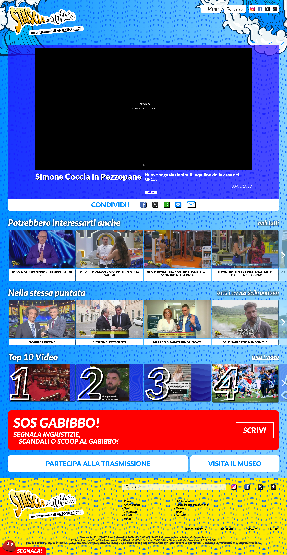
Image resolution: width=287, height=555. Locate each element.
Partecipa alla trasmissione (98, 464)
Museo (180, 508)
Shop (179, 511)
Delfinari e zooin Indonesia (245, 342)
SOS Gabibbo (183, 501)
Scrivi (254, 430)
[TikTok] (275, 9)
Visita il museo (234, 464)
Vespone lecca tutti (109, 342)
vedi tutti (268, 222)
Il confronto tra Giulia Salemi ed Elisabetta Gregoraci (245, 273)
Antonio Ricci (132, 504)
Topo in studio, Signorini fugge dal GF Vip (42, 273)
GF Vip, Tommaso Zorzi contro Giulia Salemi (109, 273)
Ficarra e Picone (42, 342)
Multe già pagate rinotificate (177, 342)
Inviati (128, 515)
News (127, 508)
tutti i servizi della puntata (248, 292)
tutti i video (265, 356)
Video (127, 501)
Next (283, 255)
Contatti (181, 515)
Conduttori (130, 511)
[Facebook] (260, 9)
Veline (127, 518)
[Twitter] (267, 9)
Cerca (238, 9)
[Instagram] (252, 9)
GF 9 (151, 192)
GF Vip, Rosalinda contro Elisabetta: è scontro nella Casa (177, 273)
